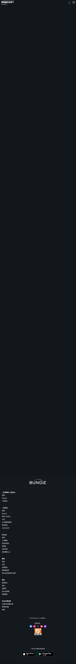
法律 (3, 564)
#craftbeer (33, 446)
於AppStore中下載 (29, 654)
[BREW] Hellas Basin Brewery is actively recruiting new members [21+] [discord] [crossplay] (26, 311)
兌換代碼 (5, 549)
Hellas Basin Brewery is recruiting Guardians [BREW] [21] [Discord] (19, 344)
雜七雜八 (4, 44)
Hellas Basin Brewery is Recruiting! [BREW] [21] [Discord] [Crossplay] (20, 208)
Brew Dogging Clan (6, 396)
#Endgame (60, 137)
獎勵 (3, 13)
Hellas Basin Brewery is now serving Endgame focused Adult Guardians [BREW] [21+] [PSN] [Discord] (29, 378)
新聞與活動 (5, 606)
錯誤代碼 (4, 20)
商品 (3, 585)
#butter (60, 243)
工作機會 (5, 540)
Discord (4, 498)
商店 (3, 580)
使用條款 (5, 567)
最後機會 (5, 594)
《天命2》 (5, 10)
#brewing (27, 446)
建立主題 (5, 128)
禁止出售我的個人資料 (9, 573)
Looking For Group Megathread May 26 (12, 430)
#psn (6, 379)
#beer (19, 446)
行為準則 (4, 49)
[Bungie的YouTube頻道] (41, 626)
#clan (10, 379)
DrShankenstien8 (25, 435)
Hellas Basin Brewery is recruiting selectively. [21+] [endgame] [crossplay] (21, 227)
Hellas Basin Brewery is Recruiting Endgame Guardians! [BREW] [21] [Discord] (22, 244)
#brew (70, 137)
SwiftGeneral (23, 452)
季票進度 (5, 525)
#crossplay (18, 173)
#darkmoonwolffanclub (27, 192)
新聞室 (4, 546)
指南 (3, 561)
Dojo (2, 431)
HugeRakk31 (4, 175)
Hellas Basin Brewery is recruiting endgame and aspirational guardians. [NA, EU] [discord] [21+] (27, 137)
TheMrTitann (23, 215)
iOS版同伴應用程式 (7, 30)
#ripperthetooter (36, 210)
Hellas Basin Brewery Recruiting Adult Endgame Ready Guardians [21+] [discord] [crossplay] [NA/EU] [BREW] (31, 172)
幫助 (3, 18)
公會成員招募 (5, 40)
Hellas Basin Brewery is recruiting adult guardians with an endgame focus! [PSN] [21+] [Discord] (27, 361)
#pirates (68, 294)
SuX (2, 138)
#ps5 (67, 361)
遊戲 (3, 17)
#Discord (66, 137)
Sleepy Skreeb (24, 367)
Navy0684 (23, 266)
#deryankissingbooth (26, 210)
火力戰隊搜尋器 (7, 522)
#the (24, 429)
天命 (3, 42)
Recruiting (4, 413)
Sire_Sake (4, 228)
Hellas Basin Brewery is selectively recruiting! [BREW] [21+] (17, 277)
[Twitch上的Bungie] (45, 626)
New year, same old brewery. (9, 260)
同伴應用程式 (5, 39)
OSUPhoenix (23, 197)
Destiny (6, 2)
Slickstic (3, 398)
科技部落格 (5, 543)
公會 (3, 519)
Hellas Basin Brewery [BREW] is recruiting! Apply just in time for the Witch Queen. (23, 328)
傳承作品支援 (5, 37)
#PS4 (59, 361)
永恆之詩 (4, 23)
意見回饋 (4, 12)
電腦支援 (4, 33)
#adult (11, 155)
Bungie (4, 534)
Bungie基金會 (6, 601)
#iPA (23, 446)
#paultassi (21, 155)
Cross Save (5, 528)
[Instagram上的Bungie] (34, 626)
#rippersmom (28, 155)
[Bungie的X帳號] (38, 626)
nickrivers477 (5, 448)
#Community (49, 227)
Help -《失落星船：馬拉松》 (10, 45)
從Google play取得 (46, 654)
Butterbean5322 (24, 283)
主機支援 (4, 35)
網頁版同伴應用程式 (7, 28)
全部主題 (4, 8)
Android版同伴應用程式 (8, 32)
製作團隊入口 (6, 552)
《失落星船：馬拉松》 (9, 492)
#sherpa (16, 155)
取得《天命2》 (6, 516)
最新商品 (5, 582)
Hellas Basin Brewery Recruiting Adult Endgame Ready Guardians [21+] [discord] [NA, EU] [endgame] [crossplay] (32, 154)
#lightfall (66, 227)
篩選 (10, 128)
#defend (33, 429)
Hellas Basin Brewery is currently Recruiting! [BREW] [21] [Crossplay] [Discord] (22, 190)
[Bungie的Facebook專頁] (31, 626)
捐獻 (3, 609)
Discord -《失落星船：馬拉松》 (10, 47)
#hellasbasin (18, 192)
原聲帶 (4, 588)
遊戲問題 (4, 25)
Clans (55, 137)
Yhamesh (22, 142)
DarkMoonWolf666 (24, 350)
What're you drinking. (7, 446)
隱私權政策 (5, 570)
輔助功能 (4, 27)
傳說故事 (4, 15)
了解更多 (5, 501)
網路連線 (4, 22)
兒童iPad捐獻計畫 (7, 604)
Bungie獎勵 (5, 591)
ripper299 (23, 160)
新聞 (3, 495)
